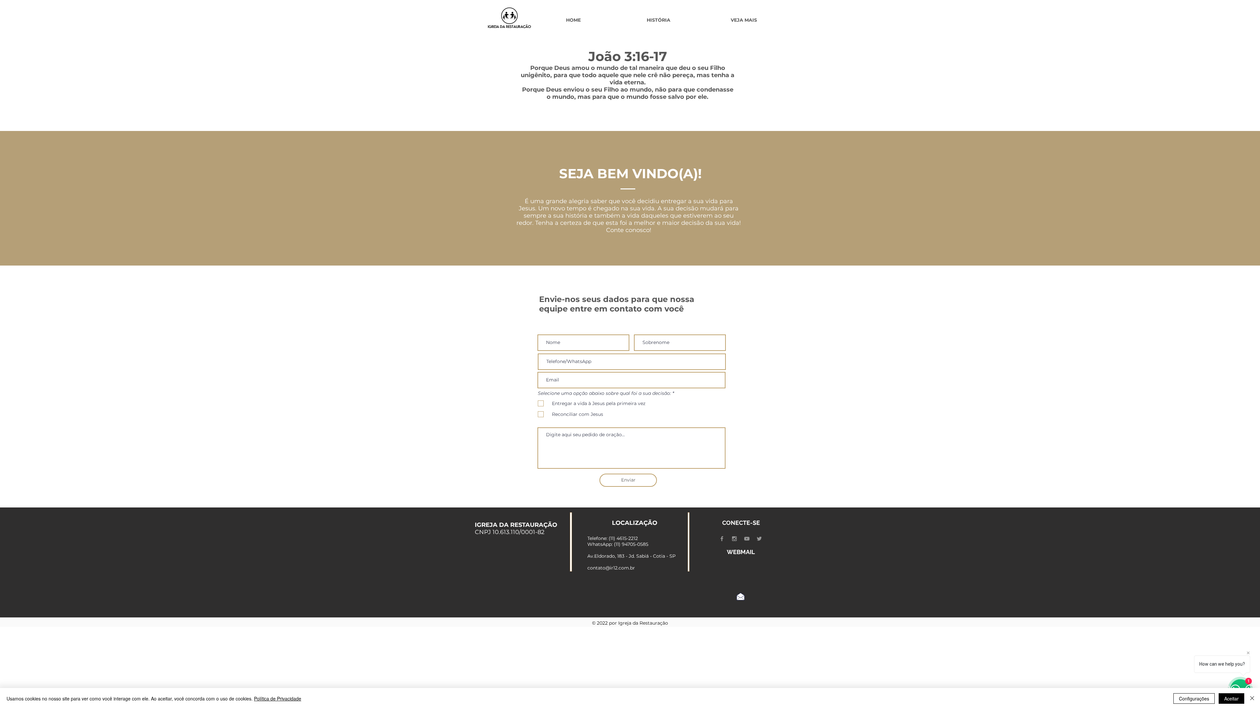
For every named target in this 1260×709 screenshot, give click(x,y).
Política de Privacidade (277, 698)
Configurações (1194, 698)
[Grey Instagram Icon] (734, 538)
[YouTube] (747, 538)
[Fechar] (1252, 698)
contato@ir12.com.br (611, 568)
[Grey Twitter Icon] (759, 538)
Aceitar (1231, 698)
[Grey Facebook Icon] (722, 538)
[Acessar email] (740, 596)
